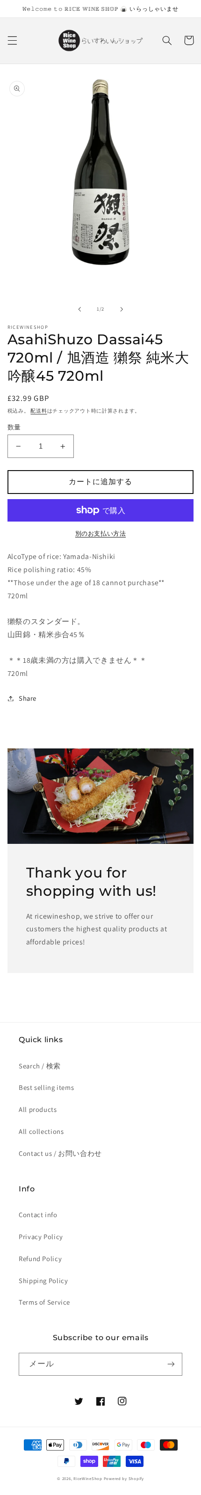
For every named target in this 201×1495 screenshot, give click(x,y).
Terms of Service (44, 1302)
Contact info (38, 1214)
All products (38, 1109)
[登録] (171, 1364)
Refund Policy (40, 1258)
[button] (12, 40)
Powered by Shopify (124, 1478)
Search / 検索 (40, 1065)
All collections (41, 1131)
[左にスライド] (79, 309)
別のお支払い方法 (100, 533)
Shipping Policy (43, 1280)
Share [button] (27, 698)
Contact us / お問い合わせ (60, 1153)
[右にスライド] (121, 309)
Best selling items (46, 1087)
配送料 (38, 410)
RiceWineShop (87, 1478)
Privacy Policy (41, 1236)
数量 (14, 427)
